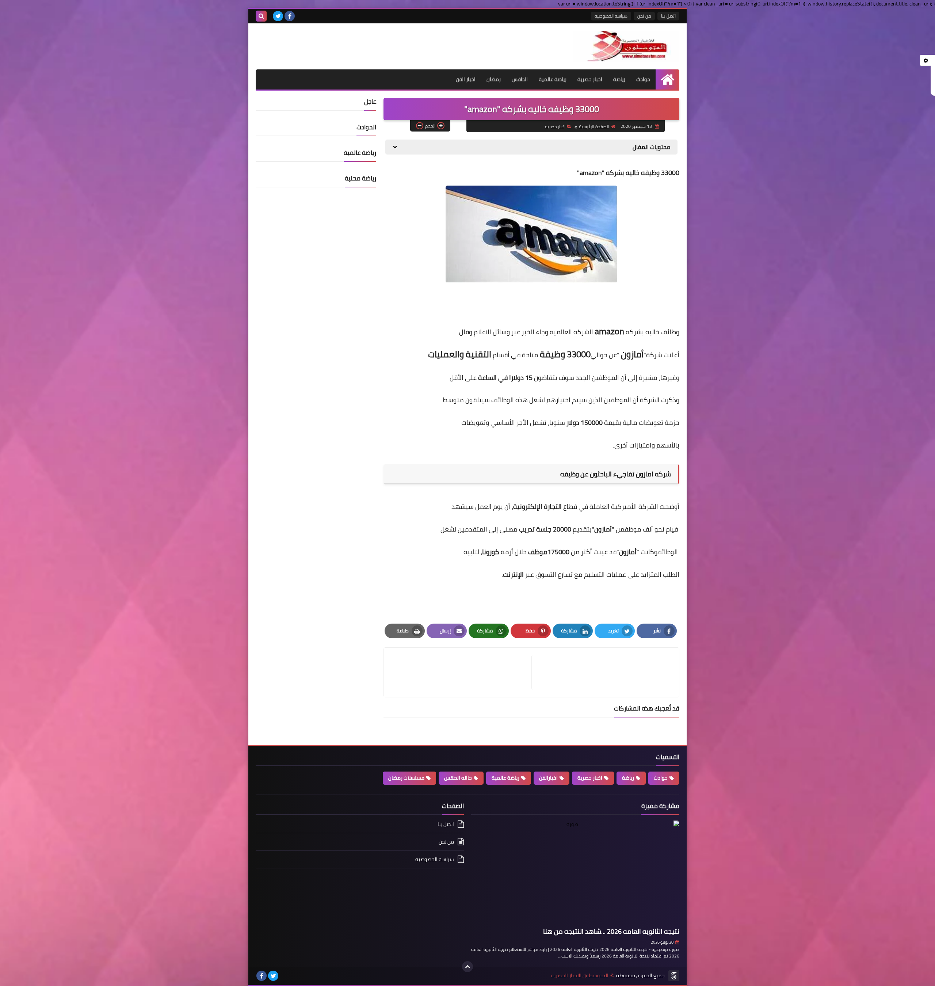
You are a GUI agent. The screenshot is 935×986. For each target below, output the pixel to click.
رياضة (619, 79)
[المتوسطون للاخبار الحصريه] (626, 46)
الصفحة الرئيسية (594, 126)
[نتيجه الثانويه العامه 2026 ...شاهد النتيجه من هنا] (575, 873)
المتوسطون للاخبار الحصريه (579, 975)
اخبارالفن (548, 778)
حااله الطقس (458, 778)
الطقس (520, 79)
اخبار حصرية (589, 79)
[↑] (467, 966)
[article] (461, 672)
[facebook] (290, 16)
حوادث (643, 79)
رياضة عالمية (552, 79)
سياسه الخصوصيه (611, 16)
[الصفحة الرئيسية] (667, 79)
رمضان (493, 79)
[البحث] (261, 16)
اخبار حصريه (555, 126)
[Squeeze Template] (673, 975)
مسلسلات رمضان (406, 778)
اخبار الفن (466, 79)
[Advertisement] (341, 42)
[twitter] (278, 16)
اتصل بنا (668, 16)
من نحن (644, 16)
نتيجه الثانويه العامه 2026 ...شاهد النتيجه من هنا (611, 931)
